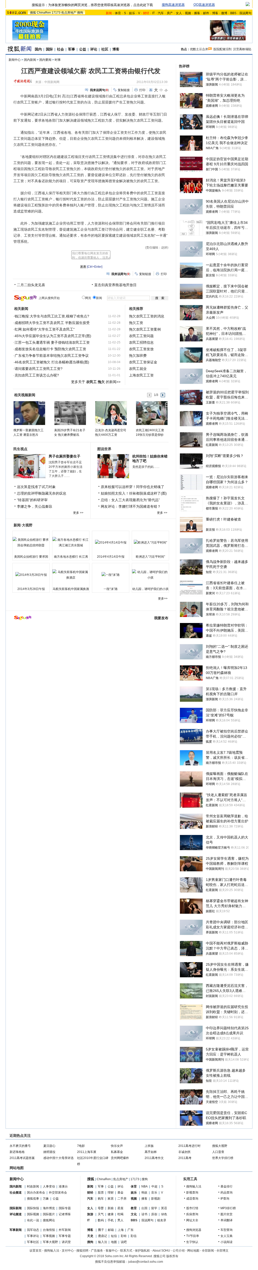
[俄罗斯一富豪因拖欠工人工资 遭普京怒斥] (29, 413)
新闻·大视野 (23, 525)
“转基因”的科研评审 (32, 500)
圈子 (101, 1230)
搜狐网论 (49, 1220)
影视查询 (192, 1192)
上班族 (149, 1146)
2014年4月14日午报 (110, 556)
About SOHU (161, 1250)
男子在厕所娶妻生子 (64, 456)
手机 (111, 1220)
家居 (111, 1198)
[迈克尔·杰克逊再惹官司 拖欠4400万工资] (110, 413)
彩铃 (124, 1236)
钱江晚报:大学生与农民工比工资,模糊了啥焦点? (52, 316)
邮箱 (111, 1230)
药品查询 (226, 1192)
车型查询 (226, 1230)
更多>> (163, 598)
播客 (197, 13)
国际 (49, 49)
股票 (101, 1192)
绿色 (164, 1214)
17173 (56, 12)
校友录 (161, 1220)
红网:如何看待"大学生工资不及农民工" (45, 329)
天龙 (90, 1236)
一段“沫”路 (111, 589)
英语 (164, 1208)
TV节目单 (192, 1236)
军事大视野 (50, 1242)
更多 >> (78, 513)
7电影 (81, 1146)
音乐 (154, 1192)
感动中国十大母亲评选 (58, 1158)
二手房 (121, 1198)
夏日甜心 (49, 1146)
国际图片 (49, 1214)
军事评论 (33, 1236)
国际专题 (65, 1208)
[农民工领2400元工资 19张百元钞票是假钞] (151, 413)
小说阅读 (226, 1242)
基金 (120, 1192)
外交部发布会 (58, 1192)
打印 (142, 90)
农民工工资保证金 (143, 362)
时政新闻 (33, 1186)
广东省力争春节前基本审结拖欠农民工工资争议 (52, 356)
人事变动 (49, 1186)
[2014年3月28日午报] (31, 575)
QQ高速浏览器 (204, 5)
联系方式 (126, 1250)
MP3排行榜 (228, 1208)
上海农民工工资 (141, 375)
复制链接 (124, 90)
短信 (114, 1236)
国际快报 (33, 1208)
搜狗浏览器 (193, 1230)
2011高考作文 (154, 1158)
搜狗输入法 (193, 1186)
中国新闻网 (51, 82)
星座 (120, 1208)
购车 (101, 1198)
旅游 (90, 1214)
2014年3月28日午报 (31, 589)
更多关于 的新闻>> (95, 382)
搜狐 (33, 12)
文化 (134, 1214)
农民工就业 (138, 369)
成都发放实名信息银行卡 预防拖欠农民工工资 (50, 349)
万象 (46, 1198)
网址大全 (192, 1220)
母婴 (101, 1208)
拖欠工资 (136, 323)
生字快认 (192, 1242)
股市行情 (192, 1208)
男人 (120, 1220)
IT (153, 13)
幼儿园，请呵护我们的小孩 (150, 589)
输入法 (102, 1242)
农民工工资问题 (141, 336)
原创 (154, 1214)
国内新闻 (30, 60)
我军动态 (33, 1230)
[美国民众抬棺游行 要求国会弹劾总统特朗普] (31, 542)
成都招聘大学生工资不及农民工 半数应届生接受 (52, 323)
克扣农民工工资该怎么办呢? (37, 375)
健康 (111, 1214)
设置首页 (35, 1250)
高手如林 (151, 1152)
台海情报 (49, 1230)
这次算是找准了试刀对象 (36, 487)
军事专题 (65, 1236)
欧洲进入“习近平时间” (150, 556)
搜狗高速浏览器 (173, 5)
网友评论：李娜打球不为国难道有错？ (131, 506)
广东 (130, 1230)
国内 (38, 49)
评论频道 (16, 1214)
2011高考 (184, 1158)
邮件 (206, 13)
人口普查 (218, 1152)
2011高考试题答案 (22, 1158)
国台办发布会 (36, 1192)
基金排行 (226, 1186)
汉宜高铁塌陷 (242, 49)
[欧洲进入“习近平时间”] (150, 542)
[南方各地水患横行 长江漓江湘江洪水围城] (70, 542)
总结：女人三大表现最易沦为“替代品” (130, 500)
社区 (104, 49)
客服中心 (112, 1250)
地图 (114, 1242)
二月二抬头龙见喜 (31, 285)
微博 (224, 13)
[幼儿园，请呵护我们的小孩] (150, 575)
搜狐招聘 (82, 1250)
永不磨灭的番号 (20, 1146)
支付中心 (68, 1250)
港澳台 (63, 1186)
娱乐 (132, 13)
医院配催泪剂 (222, 49)
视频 (188, 13)
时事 (58, 60)
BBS (233, 13)
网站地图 (193, 1250)
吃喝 (120, 1214)
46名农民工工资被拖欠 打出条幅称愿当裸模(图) (52, 362)
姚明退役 (49, 1152)
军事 (71, 49)
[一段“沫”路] (110, 575)
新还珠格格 (17, 1152)
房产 (170, 13)
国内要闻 (45, 60)
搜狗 (80, 12)
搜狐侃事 (33, 1198)
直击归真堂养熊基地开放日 (115, 285)
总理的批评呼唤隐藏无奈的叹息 (41, 493)
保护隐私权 (142, 1250)
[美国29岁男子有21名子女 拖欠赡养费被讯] (70, 413)
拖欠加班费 (138, 356)
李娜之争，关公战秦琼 (34, 506)
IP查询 (224, 1198)
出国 (144, 1208)
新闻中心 (15, 60)
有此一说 (33, 1220)
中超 (154, 1186)
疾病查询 (192, 1214)
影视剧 (155, 1198)
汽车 (161, 13)
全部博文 (222, 1250)
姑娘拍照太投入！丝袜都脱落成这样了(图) (134, 493)
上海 (121, 1230)
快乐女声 (117, 1146)
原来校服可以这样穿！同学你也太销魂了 (132, 487)
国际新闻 (16, 1208)
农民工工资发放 (141, 349)
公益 (82, 49)
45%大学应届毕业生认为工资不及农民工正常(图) (53, 336)
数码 (101, 1220)
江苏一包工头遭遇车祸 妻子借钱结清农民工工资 (52, 342)
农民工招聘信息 (141, 342)
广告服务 (97, 1250)
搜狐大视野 (219, 1146)
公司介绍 (179, 1250)
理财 (111, 1192)
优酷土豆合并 (199, 49)
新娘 (111, 1208)
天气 (101, 1214)
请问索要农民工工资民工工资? (38, 369)
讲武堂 (66, 1242)
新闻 (90, 1186)
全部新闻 (208, 1250)
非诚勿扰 (184, 1152)
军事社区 (33, 1242)
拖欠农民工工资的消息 (146, 316)
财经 (90, 1192)
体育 (118, 13)
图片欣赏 (226, 1214)
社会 (60, 49)
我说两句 (245, 13)
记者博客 (65, 1214)
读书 (144, 1214)
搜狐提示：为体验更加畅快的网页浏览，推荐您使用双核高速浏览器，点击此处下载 (92, 5)
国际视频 (33, 1214)
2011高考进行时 (189, 1146)
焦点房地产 (68, 12)
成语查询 (192, 1198)
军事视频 (49, 1236)
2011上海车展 (86, 1152)
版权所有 (172, 1256)
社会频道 (16, 1192)
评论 (93, 49)
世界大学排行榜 (222, 1158)
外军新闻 (65, 1230)
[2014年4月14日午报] (110, 542)
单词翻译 (226, 1220)
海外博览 (49, 1208)
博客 (215, 13)
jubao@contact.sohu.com (145, 1261)
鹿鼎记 (102, 1236)
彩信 (134, 1236)
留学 (154, 1208)
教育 (134, 1208)
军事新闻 (16, 1230)
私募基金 (117, 1152)
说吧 (124, 1242)
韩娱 (144, 1192)
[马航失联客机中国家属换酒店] (70, 575)
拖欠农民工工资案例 (145, 329)
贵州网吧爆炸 (120, 1158)
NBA (144, 1186)
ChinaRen (44, 12)
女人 (179, 13)
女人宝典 (226, 1236)
